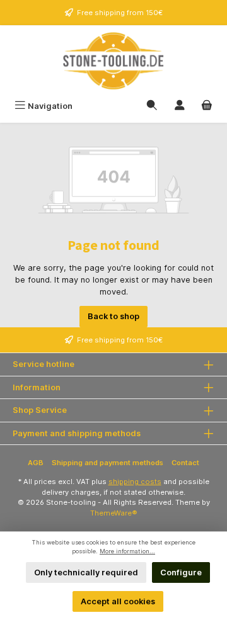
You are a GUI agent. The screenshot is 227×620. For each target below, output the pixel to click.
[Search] (152, 106)
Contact (185, 462)
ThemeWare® (113, 513)
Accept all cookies (118, 601)
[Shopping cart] (207, 106)
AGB (36, 462)
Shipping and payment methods (107, 462)
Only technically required (86, 572)
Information (37, 387)
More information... (127, 551)
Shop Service (40, 410)
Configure (181, 572)
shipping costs (134, 481)
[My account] (180, 106)
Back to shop (113, 316)
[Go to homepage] (113, 60)
